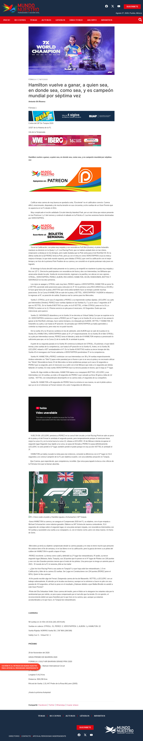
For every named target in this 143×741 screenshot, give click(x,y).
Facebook (43, 705)
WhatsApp (60, 705)
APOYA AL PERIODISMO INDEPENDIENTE (49, 736)
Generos (60, 20)
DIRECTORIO (76, 20)
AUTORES (70, 715)
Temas (33, 20)
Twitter (52, 705)
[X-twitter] (112, 6)
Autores (46, 20)
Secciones (20, 20)
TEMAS (41, 715)
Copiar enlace (72, 705)
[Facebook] (106, 6)
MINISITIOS (106, 20)
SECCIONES (55, 715)
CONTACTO (26, 736)
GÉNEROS (84, 715)
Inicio (6, 20)
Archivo (92, 20)
